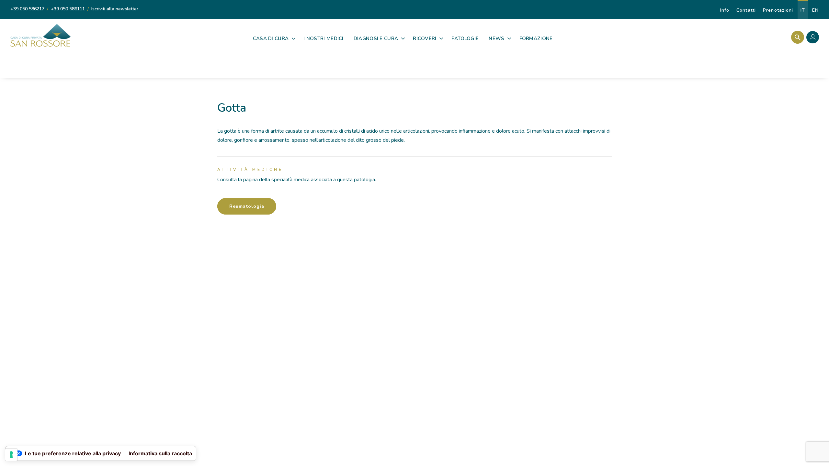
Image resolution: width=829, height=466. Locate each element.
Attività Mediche (250, 169)
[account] (814, 38)
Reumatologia (246, 206)
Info (724, 10)
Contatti (746, 10)
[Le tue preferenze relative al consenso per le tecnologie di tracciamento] (11, 455)
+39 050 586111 (68, 9)
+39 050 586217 (27, 9)
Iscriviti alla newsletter (114, 9)
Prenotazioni (778, 10)
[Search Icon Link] (796, 37)
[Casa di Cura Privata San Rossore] (40, 35)
